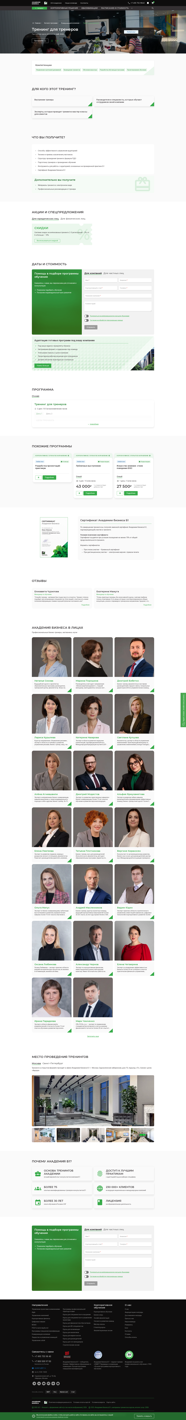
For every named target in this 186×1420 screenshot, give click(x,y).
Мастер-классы (99, 1324)
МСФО (34, 1325)
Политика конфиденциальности (60, 1402)
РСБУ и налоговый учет (40, 1328)
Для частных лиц (113, 273)
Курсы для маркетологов (72, 1335)
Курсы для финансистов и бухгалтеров (76, 1323)
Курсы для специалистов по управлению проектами (77, 1319)
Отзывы (127, 1334)
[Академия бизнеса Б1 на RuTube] (48, 1383)
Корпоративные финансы (41, 1318)
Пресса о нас (129, 1318)
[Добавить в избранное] (52, 41)
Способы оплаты (131, 1337)
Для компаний (93, 273)
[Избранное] (147, 3)
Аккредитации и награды (134, 1312)
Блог (126, 1328)
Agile (33, 1312)
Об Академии (56, 3)
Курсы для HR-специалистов (73, 1326)
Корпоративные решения (64, 8)
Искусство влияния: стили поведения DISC (130, 467)
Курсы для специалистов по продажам (77, 1314)
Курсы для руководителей (72, 1339)
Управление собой (38, 1340)
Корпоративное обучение (103, 1312)
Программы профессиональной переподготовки (74, 1310)
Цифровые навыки (38, 1322)
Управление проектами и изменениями (46, 1309)
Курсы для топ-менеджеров (73, 1342)
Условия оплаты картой (81, 1402)
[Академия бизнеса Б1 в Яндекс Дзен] (53, 1383)
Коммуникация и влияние (70, 23)
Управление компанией (40, 1315)
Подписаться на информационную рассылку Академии (109, 316)
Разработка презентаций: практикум (47, 467)
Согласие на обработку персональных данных (106, 320)
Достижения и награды (133, 1315)
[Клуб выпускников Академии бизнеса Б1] (58, 1383)
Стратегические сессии (71, 1345)
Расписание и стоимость (115, 8)
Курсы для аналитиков (71, 1332)
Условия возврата (98, 1402)
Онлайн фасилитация (101, 1318)
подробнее (94, 424)
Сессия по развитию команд (104, 1321)
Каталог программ (50, 23)
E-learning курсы (99, 1327)
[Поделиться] (57, 41)
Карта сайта (111, 1402)
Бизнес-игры (98, 1315)
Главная (38, 23)
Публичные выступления (88, 466)
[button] (183, 710)
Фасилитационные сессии (103, 1330)
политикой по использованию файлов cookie (52, 1417)
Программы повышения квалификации (46, 1331)
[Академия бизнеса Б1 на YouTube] (43, 1383)
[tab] (45, 218)
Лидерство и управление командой (44, 1337)
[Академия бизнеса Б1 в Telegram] (34, 1383)
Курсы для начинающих (71, 1329)
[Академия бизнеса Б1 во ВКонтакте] (39, 1383)
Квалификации (89, 8)
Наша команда (71, 3)
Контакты (84, 3)
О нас (127, 1309)
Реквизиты (129, 1325)
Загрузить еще (93, 1036)
